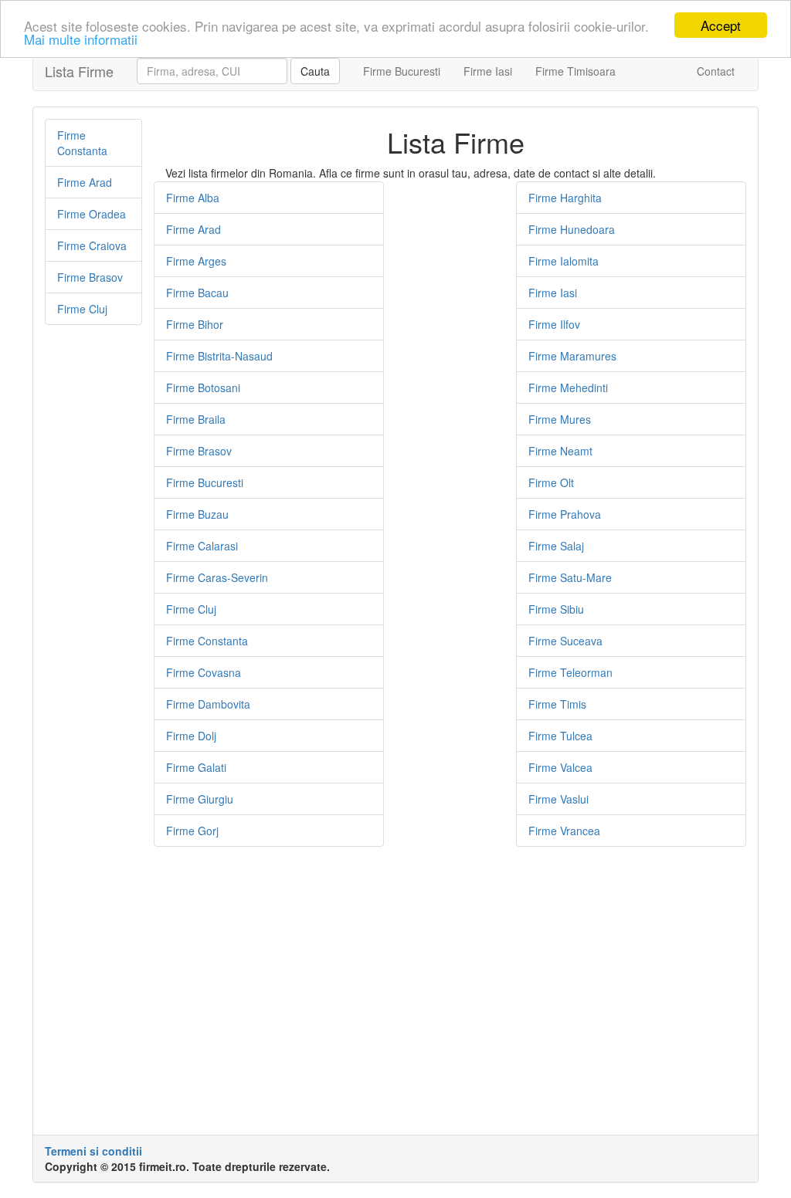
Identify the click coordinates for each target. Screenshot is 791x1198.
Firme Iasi (487, 71)
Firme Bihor (194, 324)
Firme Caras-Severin (217, 577)
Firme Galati (196, 767)
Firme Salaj (556, 545)
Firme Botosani (203, 387)
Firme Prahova (564, 514)
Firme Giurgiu (199, 799)
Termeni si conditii (93, 1151)
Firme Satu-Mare (570, 577)
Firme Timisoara (575, 71)
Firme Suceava (565, 640)
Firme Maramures (572, 356)
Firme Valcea (560, 767)
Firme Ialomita (563, 261)
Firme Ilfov (554, 324)
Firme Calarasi (202, 545)
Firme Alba (192, 197)
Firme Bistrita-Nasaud (219, 356)
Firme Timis (557, 704)
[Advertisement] (93, 572)
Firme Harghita (565, 197)
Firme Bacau (197, 292)
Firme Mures (559, 419)
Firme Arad (84, 182)
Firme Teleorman (570, 672)
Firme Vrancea (564, 830)
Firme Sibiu (556, 609)
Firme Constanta (82, 142)
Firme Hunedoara (571, 229)
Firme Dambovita (208, 704)
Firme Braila (196, 419)
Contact (716, 71)
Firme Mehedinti (568, 387)
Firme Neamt (560, 451)
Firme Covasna (203, 672)
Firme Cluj (82, 308)
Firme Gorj (192, 830)
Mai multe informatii (80, 39)
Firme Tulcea (560, 735)
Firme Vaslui (558, 799)
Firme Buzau (197, 514)
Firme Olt (551, 482)
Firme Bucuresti (401, 71)
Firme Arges (196, 261)
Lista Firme (79, 71)
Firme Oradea (91, 214)
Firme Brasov (90, 277)
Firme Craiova (92, 245)
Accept (721, 25)
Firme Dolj (191, 735)
